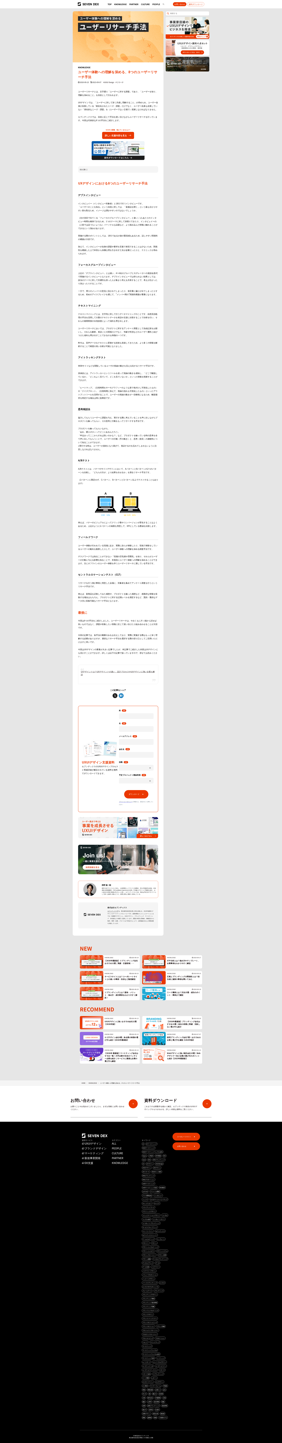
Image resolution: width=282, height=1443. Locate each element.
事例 (144, 1390)
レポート (154, 1378)
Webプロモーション (149, 1179)
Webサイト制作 (156, 1172)
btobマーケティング (149, 1148)
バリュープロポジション (150, 1275)
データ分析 (146, 1267)
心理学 (150, 1402)
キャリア (157, 1203)
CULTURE (145, 4)
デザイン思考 (162, 1255)
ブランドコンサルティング (150, 1310)
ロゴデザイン (159, 1382)
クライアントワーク (148, 1207)
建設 (144, 1402)
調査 (144, 1417)
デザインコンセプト (148, 1251)
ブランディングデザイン (150, 1294)
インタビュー (158, 1195)
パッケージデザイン (148, 1279)
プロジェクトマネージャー (150, 1330)
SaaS (144, 1160)
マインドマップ (155, 1342)
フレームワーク (147, 1291)
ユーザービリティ (161, 1366)
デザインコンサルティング (150, 1247)
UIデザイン (149, 1164)
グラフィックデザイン (149, 1211)
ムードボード (146, 1362)
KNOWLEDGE (120, 4)
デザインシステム (162, 1251)
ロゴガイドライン (148, 1382)
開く (85, 169)
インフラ (145, 1199)
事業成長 (150, 1390)
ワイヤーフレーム (155, 1386)
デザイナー (146, 1243)
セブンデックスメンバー (150, 1235)
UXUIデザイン (93, 1143)
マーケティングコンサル (150, 1350)
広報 (164, 1398)
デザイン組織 (146, 1259)
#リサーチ (120, 82)
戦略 (163, 1402)
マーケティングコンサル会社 (151, 1354)
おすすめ (145, 1191)
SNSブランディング (159, 1160)
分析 (144, 1398)
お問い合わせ (179, 4)
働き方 (155, 1394)
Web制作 (162, 1187)
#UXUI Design (108, 82)
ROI (164, 1156)
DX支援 (89, 1163)
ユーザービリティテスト (150, 1370)
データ (158, 1263)
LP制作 (151, 1156)
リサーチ (162, 1370)
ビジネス (162, 1283)
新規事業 (164, 1406)
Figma (144, 1156)
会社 (164, 1390)
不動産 (165, 1386)
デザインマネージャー (149, 1255)
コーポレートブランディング (151, 1223)
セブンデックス (112, 911)
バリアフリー (156, 1267)
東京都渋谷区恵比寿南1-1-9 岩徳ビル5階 (141, 1437)
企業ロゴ (158, 1390)
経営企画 (155, 1413)
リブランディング (158, 1374)
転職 (155, 1417)
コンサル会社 (146, 1219)
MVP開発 (158, 1156)
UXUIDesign (159, 1164)
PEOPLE (156, 4)
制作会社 (150, 1398)
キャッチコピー (147, 1203)
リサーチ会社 (146, 1374)
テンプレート (161, 1239)
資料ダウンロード (196, 4)
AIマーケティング (151, 1144)
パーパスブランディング (150, 1283)
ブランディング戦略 (148, 1306)
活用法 (151, 1409)
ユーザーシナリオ (148, 1366)
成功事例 (156, 1402)
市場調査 (158, 1398)
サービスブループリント (150, 1227)
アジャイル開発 (155, 1191)
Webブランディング (149, 1175)
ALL (114, 1143)
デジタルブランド (148, 1263)
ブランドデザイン (96, 1148)
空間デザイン (146, 1413)
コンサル (164, 1215)
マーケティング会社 (148, 1358)
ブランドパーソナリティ (150, 1318)
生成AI (157, 1409)
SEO (149, 1160)
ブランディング (158, 1291)
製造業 (163, 1413)
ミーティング (161, 1358)
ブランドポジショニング (150, 1322)
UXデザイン (156, 1168)
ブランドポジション (148, 1326)
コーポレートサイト (159, 1219)
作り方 (145, 1394)
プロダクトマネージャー (150, 1334)
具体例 (161, 1394)
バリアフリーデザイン (149, 1271)
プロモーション (160, 1338)
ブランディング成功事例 (150, 1302)
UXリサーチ (146, 1172)
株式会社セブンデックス (142, 1435)
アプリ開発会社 (147, 1195)
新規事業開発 (92, 1158)
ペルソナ (145, 1342)
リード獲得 (146, 1378)
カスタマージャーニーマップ (158, 1199)
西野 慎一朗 (106, 885)
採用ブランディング (154, 1406)
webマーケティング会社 (150, 1187)
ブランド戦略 (161, 1326)
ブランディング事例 (148, 1298)
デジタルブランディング (160, 1259)
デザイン (154, 1243)
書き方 (145, 1409)
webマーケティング (148, 1183)
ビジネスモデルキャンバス (150, 1287)
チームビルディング (148, 1239)
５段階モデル (163, 1417)
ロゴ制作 (145, 1386)
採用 (144, 1406)
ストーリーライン (148, 1231)
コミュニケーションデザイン (151, 1215)
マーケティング (94, 1153)
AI (143, 1144)
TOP (110, 4)
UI (143, 1164)
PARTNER (133, 4)
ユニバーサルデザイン (159, 1362)
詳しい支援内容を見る (116, 135)
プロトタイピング (148, 1338)
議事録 (150, 1417)
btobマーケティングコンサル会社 (153, 1152)
